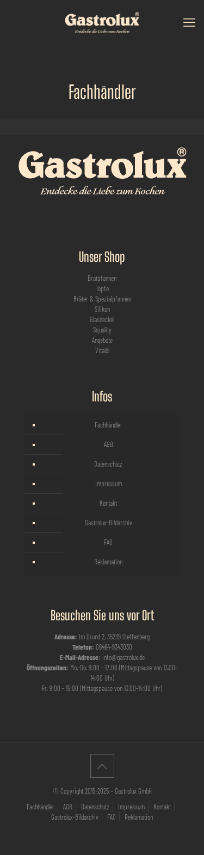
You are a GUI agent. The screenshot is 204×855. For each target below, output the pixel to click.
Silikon (102, 309)
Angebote (102, 340)
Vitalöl (102, 350)
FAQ (108, 542)
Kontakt (108, 503)
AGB (108, 444)
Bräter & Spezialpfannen (102, 298)
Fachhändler (108, 424)
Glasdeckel (102, 319)
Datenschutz (108, 464)
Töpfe (102, 288)
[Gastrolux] (102, 21)
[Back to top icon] (102, 766)
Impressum (108, 483)
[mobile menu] (189, 21)
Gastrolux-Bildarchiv (108, 522)
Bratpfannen (102, 278)
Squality (102, 329)
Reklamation (108, 561)
